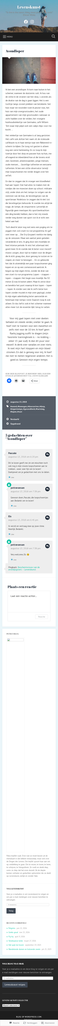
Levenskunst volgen (15, 984)
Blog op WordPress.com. (29, 1017)
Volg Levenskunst (15, 889)
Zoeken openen (53, 36)
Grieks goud (13, 932)
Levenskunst (29, 7)
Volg (11, 910)
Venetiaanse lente (15, 941)
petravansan (17, 487)
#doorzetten (33, 406)
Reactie (41, 616)
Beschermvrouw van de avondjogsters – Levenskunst (24, 568)
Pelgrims (11, 928)
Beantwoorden (47, 454)
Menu (10, 36)
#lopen (13, 411)
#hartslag (40, 409)
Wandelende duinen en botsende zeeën (24, 949)
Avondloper (14, 51)
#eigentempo (16, 409)
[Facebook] (26, 21)
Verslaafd (14, 419)
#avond (13, 406)
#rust (19, 411)
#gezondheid (29, 409)
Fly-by (11, 936)
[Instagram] (32, 21)
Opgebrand (15, 423)
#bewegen (22, 406)
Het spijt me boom (16, 945)
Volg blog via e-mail (13, 964)
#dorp (42, 406)
